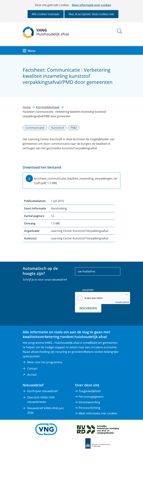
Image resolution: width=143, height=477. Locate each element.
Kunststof (57, 128)
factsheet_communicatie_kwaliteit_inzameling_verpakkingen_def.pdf (75, 181)
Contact (32, 368)
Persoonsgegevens (91, 397)
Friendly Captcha (122, 302)
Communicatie (34, 128)
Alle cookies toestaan (45, 14)
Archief (31, 375)
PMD (73, 128)
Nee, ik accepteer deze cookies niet (91, 14)
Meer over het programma (44, 362)
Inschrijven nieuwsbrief (42, 391)
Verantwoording (89, 402)
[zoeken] (119, 31)
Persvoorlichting (89, 408)
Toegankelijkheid (90, 391)
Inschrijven (88, 308)
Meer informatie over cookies (91, 5)
